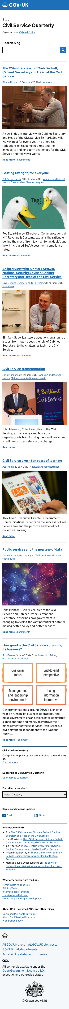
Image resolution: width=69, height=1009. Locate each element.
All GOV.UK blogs (13, 944)
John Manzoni (10, 374)
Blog (5, 19)
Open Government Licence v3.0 (23, 970)
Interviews (46, 82)
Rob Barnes (8, 655)
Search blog (11, 43)
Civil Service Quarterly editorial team (22, 282)
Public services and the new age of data (32, 549)
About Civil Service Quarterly (18, 917)
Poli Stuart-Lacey (11, 179)
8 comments (23, 255)
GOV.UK (7, 949)
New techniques (35, 182)
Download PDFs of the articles (18, 913)
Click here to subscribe (15, 777)
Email (9, 815)
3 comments (23, 631)
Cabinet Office (27, 32)
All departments (26, 949)
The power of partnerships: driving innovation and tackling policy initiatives (34, 866)
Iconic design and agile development (22, 898)
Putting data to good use (16, 884)
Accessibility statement (17, 954)
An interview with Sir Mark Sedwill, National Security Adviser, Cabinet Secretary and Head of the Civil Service (32, 273)
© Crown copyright (34, 1000)
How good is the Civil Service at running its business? (32, 647)
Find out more (10, 762)
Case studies (18, 182)
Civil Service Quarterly (28, 25)
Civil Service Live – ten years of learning (32, 461)
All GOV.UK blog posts (42, 944)
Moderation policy (12, 920)
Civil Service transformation (23, 369)
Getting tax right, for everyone (25, 173)
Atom (42, 815)
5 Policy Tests (9, 888)
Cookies (41, 954)
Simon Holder (10, 82)
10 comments (23, 355)
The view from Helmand (15, 895)
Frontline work (46, 555)
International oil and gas (15, 891)
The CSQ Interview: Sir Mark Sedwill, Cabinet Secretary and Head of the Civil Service (32, 72)
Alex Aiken (8, 466)
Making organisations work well (28, 378)
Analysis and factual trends (44, 466)
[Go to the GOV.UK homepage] (15, 5)
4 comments (23, 159)
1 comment (22, 739)
